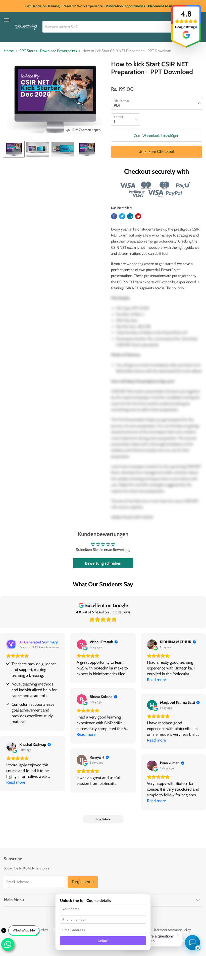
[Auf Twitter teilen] (122, 216)
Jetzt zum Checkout (156, 151)
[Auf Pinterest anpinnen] (138, 216)
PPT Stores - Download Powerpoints (48, 51)
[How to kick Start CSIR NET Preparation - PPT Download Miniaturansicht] (13, 149)
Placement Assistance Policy (171, 930)
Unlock (103, 941)
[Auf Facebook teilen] (114, 216)
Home (9, 51)
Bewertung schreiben (103, 563)
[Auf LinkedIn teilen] (130, 216)
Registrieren (83, 882)
